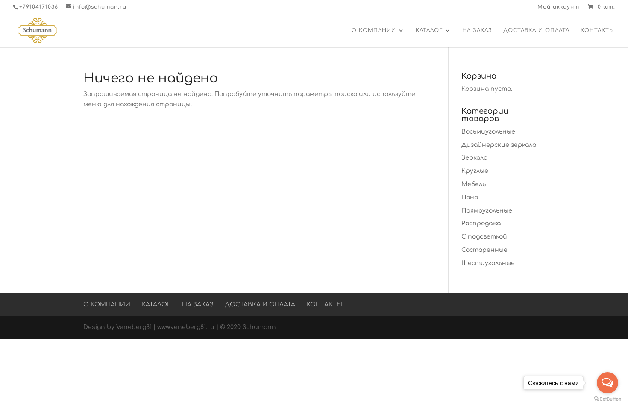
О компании (374, 30)
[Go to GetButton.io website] (607, 399)
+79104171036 (38, 7)
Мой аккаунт (558, 7)
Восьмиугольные (488, 131)
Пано (469, 197)
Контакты (597, 30)
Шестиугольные (488, 263)
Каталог (429, 30)
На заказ (477, 30)
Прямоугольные (486, 210)
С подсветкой (484, 236)
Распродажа (481, 223)
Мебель (473, 184)
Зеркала (474, 157)
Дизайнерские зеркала (498, 145)
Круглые (474, 171)
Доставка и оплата (536, 30)
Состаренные (484, 250)
